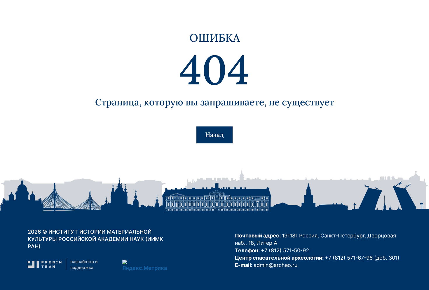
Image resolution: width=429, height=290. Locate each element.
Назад (214, 135)
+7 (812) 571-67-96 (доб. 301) (362, 258)
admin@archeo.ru (275, 265)
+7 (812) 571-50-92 (285, 250)
